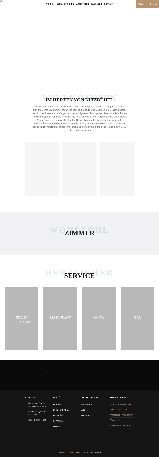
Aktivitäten (58, 415)
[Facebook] (79, 445)
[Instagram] (75, 445)
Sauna (98, 317)
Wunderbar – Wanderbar (121, 415)
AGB (83, 410)
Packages (58, 421)
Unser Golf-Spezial (118, 409)
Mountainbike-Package (120, 404)
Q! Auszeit (114, 420)
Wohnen (57, 404)
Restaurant (60, 317)
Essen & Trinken (61, 410)
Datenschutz (87, 415)
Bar (137, 317)
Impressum (86, 404)
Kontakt (57, 426)
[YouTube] (84, 445)
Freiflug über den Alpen (120, 425)
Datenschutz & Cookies (69, 452)
